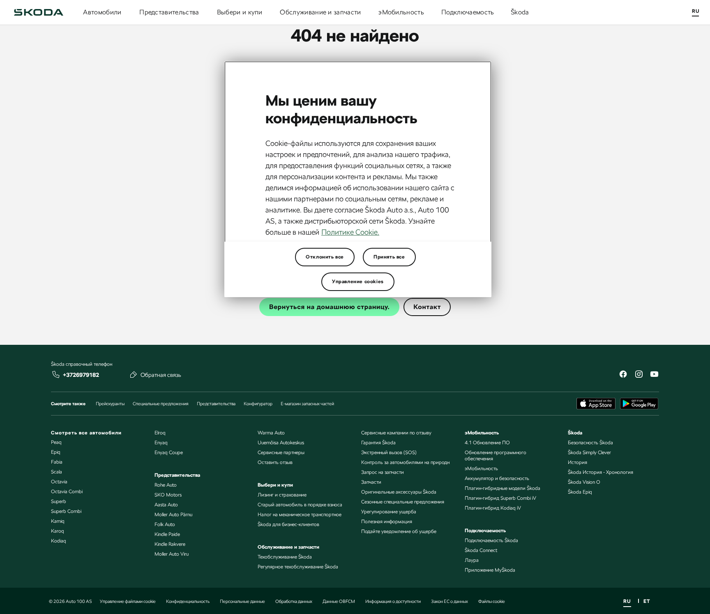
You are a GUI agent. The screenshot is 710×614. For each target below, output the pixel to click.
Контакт (427, 307)
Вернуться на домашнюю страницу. (329, 307)
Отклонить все (325, 257)
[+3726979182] (56, 374)
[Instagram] (638, 375)
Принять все (389, 257)
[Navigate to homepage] (38, 12)
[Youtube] (654, 375)
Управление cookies (358, 281)
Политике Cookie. (350, 232)
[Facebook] (623, 375)
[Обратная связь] (133, 374)
